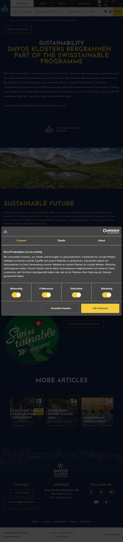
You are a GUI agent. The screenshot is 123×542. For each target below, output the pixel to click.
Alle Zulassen (100, 308)
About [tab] (101, 240)
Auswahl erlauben (61, 308)
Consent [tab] (21, 240)
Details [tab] (62, 240)
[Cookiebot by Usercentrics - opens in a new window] (105, 231)
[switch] (46, 294)
